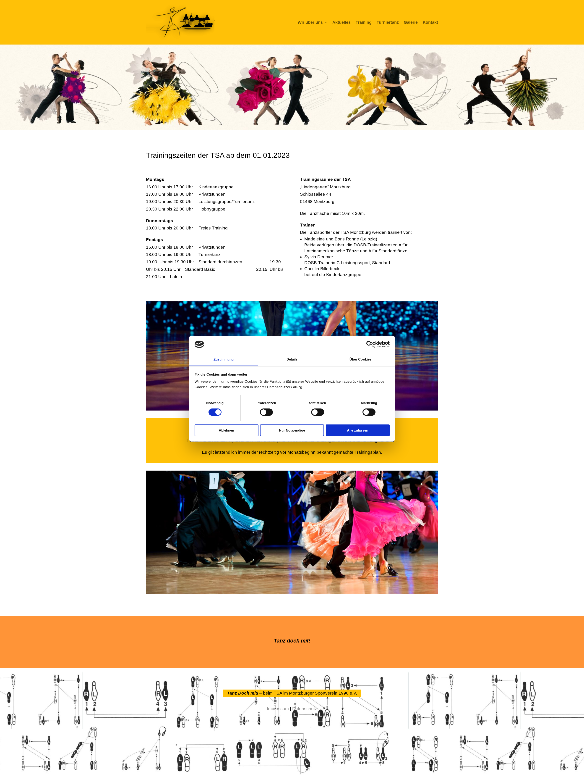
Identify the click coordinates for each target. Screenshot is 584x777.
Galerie (411, 22)
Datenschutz (304, 708)
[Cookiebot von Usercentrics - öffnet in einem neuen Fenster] (370, 344)
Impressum (278, 708)
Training (364, 22)
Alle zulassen (357, 430)
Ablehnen (226, 430)
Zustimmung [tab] (224, 359)
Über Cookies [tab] (360, 359)
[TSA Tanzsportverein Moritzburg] (292, 592)
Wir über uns (310, 22)
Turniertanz (388, 22)
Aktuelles (341, 22)
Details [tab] (292, 359)
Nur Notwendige (292, 430)
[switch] (266, 412)
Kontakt (430, 22)
